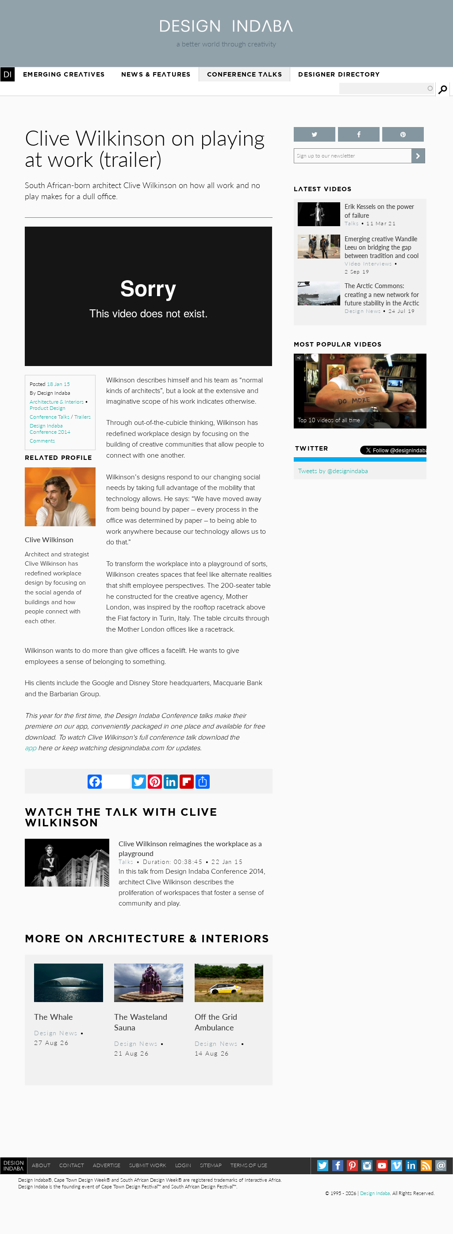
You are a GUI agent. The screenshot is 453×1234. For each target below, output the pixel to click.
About (41, 1165)
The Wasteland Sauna (140, 1022)
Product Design (47, 408)
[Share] (203, 781)
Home (7, 74)
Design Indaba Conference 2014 (50, 429)
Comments (42, 440)
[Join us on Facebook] (359, 134)
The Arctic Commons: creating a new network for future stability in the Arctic (382, 294)
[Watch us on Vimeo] (396, 1165)
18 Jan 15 (58, 384)
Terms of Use (248, 1165)
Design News (55, 1032)
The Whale (53, 1016)
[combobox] (386, 88)
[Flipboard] (187, 781)
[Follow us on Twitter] (314, 134)
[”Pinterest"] (403, 134)
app (31, 748)
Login (183, 1165)
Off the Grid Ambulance (216, 1022)
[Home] (226, 29)
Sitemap (211, 1165)
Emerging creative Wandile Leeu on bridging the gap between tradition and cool (381, 247)
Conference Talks (244, 74)
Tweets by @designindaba (333, 470)
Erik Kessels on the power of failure (379, 210)
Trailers (82, 416)
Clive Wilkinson (49, 539)
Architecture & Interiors (57, 401)
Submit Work (147, 1165)
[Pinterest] (155, 781)
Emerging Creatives (64, 74)
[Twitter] (139, 781)
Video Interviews (368, 263)
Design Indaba (375, 1193)
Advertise (106, 1165)
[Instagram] (366, 1165)
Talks (126, 862)
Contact (71, 1165)
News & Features (156, 74)
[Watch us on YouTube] (382, 1165)
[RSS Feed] (426, 1165)
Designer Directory (339, 74)
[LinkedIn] (171, 781)
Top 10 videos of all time (329, 420)
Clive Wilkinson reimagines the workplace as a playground (190, 848)
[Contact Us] (440, 1165)
